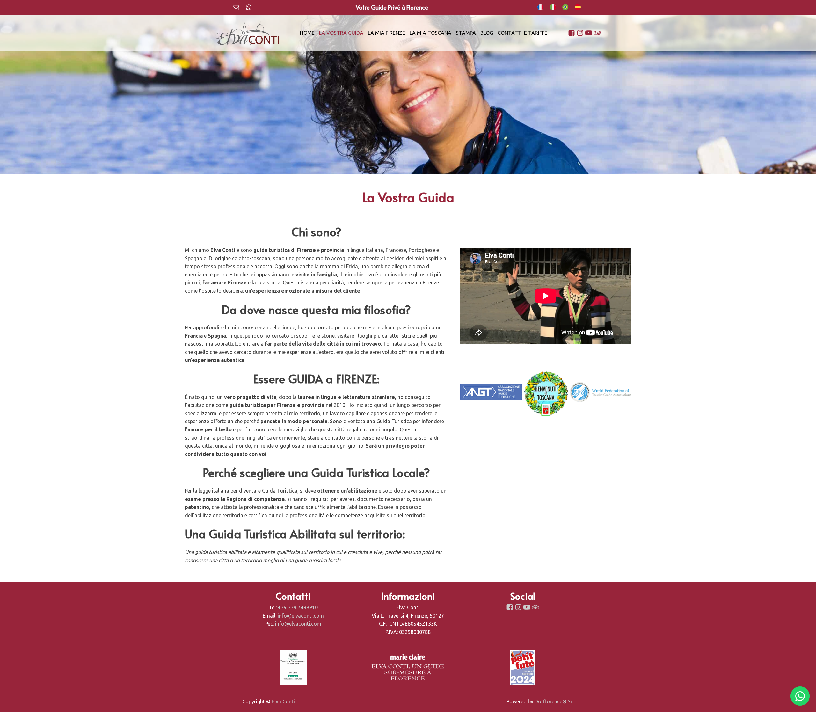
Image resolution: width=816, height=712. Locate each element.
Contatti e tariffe (522, 33)
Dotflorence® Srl (554, 701)
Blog (486, 33)
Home (307, 33)
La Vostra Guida (341, 33)
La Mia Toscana (430, 33)
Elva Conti (283, 701)
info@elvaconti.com (301, 616)
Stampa (466, 33)
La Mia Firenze (386, 33)
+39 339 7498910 (298, 607)
